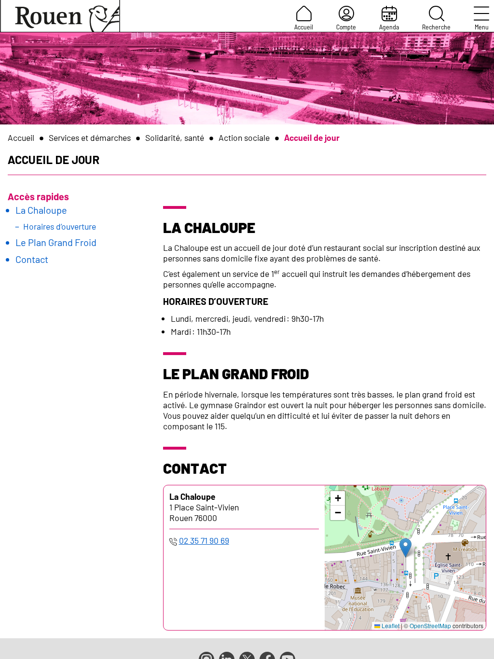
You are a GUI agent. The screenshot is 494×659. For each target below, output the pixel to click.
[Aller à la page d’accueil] (60, 16)
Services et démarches (90, 137)
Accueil (303, 27)
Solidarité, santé (174, 137)
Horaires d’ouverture (59, 226)
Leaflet (389, 625)
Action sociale (244, 137)
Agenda (389, 27)
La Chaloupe (41, 210)
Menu (482, 27)
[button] (405, 548)
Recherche (436, 27)
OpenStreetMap (430, 625)
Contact (31, 259)
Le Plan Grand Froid (55, 242)
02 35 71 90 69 (204, 540)
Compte (346, 27)
